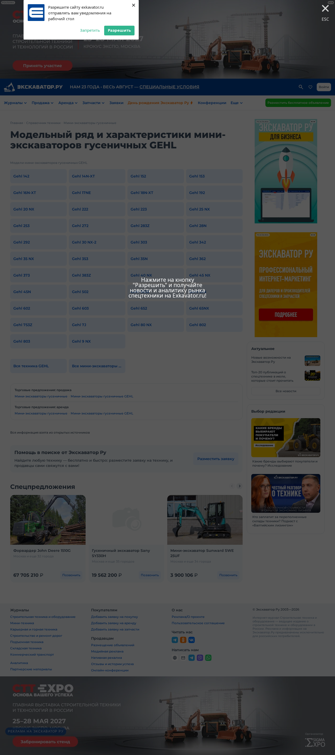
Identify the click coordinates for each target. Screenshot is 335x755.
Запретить (90, 30)
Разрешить (119, 30)
